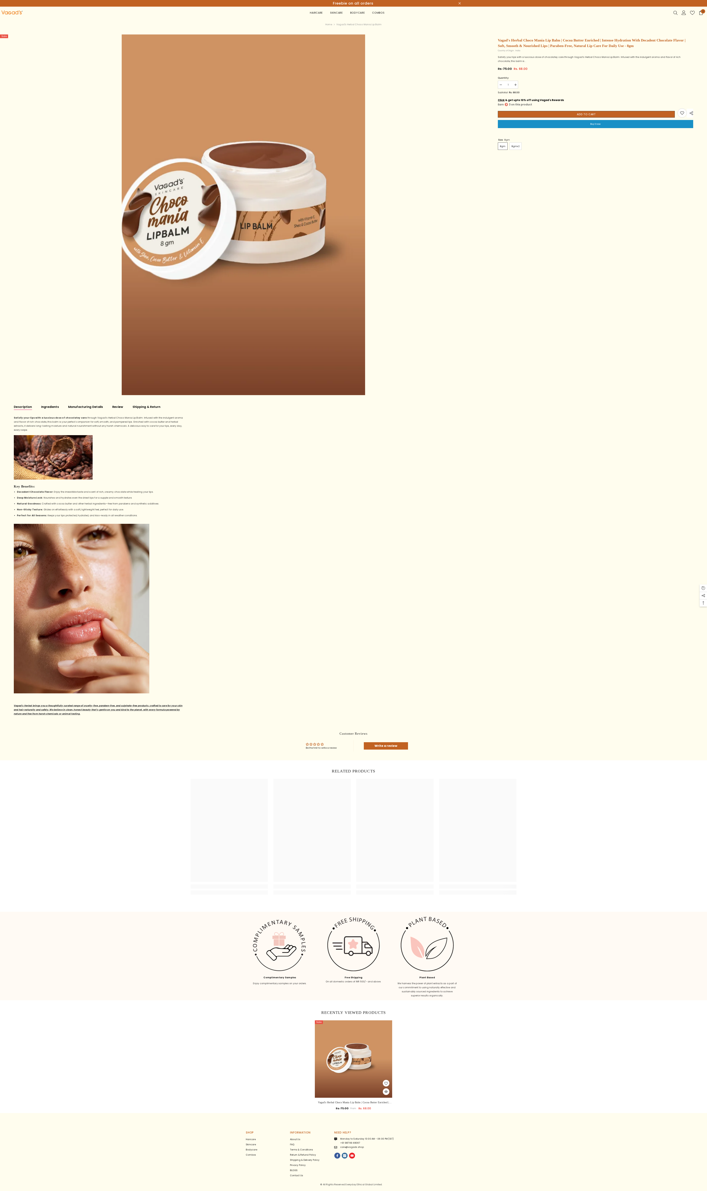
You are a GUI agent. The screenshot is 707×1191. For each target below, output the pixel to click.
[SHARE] (690, 113)
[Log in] (684, 13)
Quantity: (503, 77)
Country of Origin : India (509, 50)
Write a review (385, 746)
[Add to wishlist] (682, 113)
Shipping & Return (146, 407)
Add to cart (586, 114)
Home (328, 24)
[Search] (675, 13)
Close (459, 3)
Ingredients (50, 407)
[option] (353, 3)
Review (117, 407)
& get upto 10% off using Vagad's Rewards (531, 100)
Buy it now (595, 124)
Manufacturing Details (85, 407)
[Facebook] (337, 1155)
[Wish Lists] (692, 13)
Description (23, 407)
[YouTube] (352, 1155)
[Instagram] (345, 1155)
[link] (229, 886)
